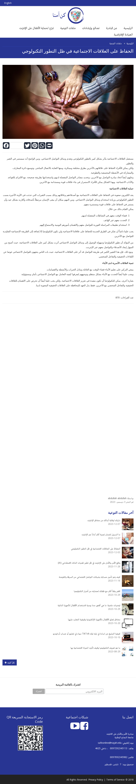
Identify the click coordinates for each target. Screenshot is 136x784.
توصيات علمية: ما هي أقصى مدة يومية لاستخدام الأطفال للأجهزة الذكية (89, 605)
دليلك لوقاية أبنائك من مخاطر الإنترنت (103, 520)
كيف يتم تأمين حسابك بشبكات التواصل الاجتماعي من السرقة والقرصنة (89, 576)
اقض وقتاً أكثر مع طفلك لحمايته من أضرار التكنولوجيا (97, 591)
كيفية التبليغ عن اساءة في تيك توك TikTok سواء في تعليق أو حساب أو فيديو (86, 633)
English (8, 3)
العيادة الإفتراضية (123, 34)
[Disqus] (68, 353)
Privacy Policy (95, 779)
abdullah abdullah (117, 498)
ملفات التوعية (68, 28)
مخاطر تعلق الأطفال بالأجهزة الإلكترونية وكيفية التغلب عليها (94, 619)
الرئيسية (128, 28)
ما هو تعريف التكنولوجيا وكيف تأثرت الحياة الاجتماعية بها (95, 647)
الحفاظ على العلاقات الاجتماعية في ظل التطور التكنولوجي (95, 548)
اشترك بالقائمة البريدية (68, 684)
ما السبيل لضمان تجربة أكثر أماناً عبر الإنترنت (101, 534)
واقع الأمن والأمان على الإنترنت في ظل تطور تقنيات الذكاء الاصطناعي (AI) (89, 562)
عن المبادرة (111, 28)
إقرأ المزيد (11, 662)
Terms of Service (115, 779)
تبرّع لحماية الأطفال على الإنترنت (36, 28)
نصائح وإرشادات (91, 28)
